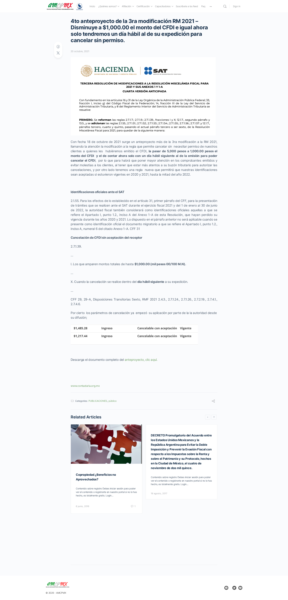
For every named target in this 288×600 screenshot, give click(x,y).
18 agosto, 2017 (159, 493)
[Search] (225, 6)
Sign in (236, 6)
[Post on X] (58, 53)
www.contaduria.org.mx (85, 385)
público (112, 400)
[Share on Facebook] (58, 46)
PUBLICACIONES (97, 400)
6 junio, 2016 (82, 506)
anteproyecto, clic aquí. (141, 360)
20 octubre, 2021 (80, 51)
